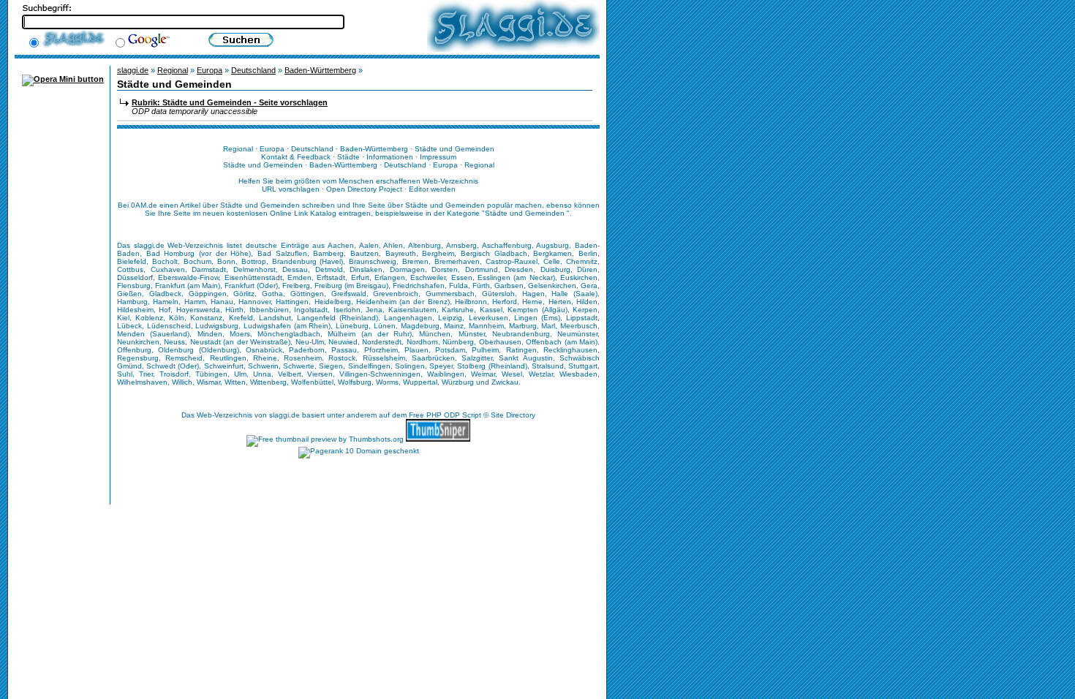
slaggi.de (132, 70)
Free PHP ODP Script (445, 415)
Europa (209, 70)
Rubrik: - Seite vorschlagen (230, 102)
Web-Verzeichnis (224, 415)
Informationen (389, 157)
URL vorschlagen (291, 189)
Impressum (438, 157)
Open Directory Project (364, 189)
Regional (172, 70)
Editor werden (432, 189)
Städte (348, 157)
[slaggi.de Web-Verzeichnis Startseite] (513, 49)
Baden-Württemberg (320, 70)
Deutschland (253, 70)
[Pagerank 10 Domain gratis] (358, 451)
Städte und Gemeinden (526, 213)
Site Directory (513, 415)
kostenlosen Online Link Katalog (281, 213)
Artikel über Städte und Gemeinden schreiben (257, 205)
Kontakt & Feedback (296, 157)
